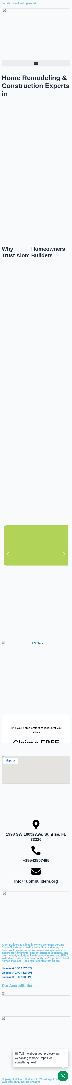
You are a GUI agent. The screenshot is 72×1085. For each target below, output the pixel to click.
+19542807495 (36, 860)
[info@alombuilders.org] (36, 871)
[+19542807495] (36, 850)
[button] (36, 63)
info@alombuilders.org (36, 881)
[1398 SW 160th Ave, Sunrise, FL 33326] (36, 824)
